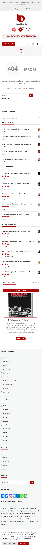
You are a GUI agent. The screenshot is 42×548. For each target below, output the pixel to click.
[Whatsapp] (22, 496)
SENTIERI (5, 410)
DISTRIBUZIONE (7, 384)
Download (6, 461)
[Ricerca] (31, 95)
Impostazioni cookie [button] (9, 543)
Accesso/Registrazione (17, 9)
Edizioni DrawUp (21, 24)
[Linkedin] (18, 496)
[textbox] (21, 118)
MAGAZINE (6, 377)
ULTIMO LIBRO (9, 282)
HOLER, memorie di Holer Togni (20, 320)
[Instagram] (10, 496)
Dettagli (5, 469)
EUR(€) (28, 9)
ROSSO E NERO (7, 413)
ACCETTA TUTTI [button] (23, 543)
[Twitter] (14, 496)
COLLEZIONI (6, 369)
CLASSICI (5, 425)
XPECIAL (5, 436)
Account (5, 454)
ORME (5, 432)
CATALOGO (6, 362)
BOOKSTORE (7, 358)
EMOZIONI (6, 421)
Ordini (5, 457)
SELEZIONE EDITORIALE (10, 381)
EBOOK (5, 365)
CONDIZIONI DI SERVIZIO (10, 388)
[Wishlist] (14, 29)
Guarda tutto (35, 282)
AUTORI (5, 373)
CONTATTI (6, 392)
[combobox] (21, 117)
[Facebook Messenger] (6, 496)
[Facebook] (2, 496)
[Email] (25, 496)
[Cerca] (32, 482)
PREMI (5, 440)
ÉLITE (4, 406)
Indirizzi (5, 465)
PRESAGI (5, 417)
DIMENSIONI (6, 429)
